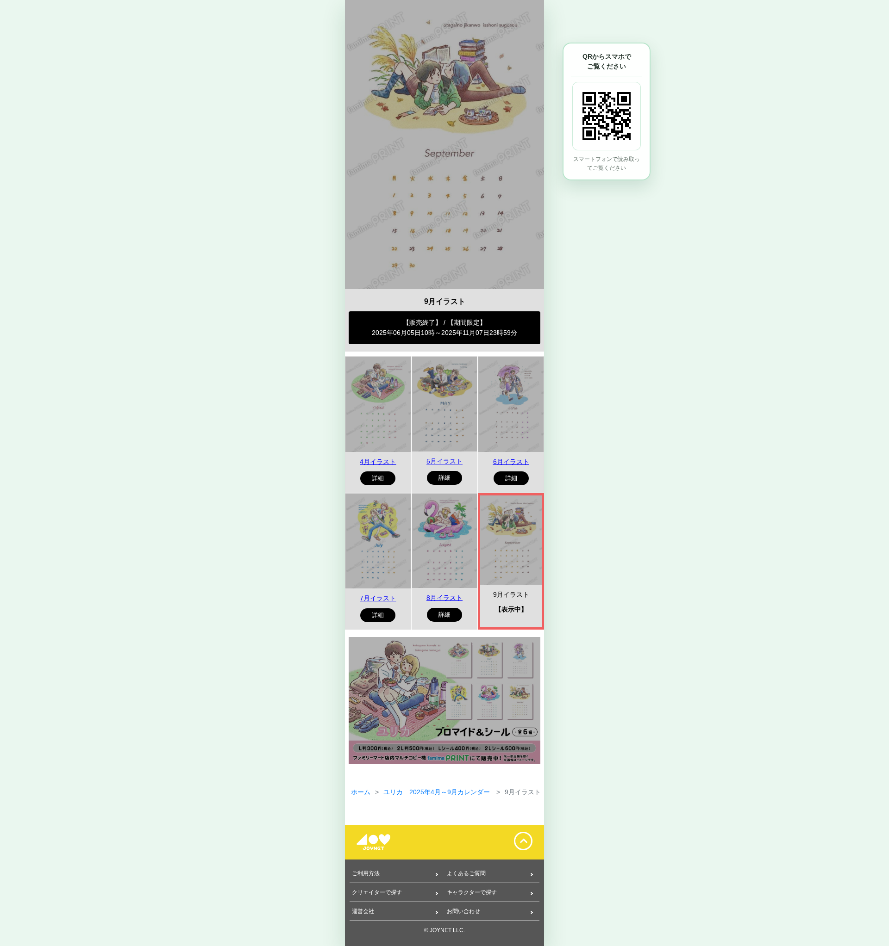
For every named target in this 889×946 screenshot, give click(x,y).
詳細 (378, 478)
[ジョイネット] (380, 842)
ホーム (360, 792)
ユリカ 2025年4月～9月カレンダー (437, 792)
